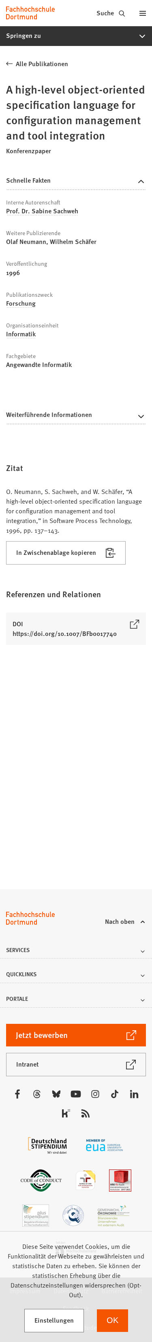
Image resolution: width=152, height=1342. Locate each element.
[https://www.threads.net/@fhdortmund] (37, 1094)
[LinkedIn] (134, 1094)
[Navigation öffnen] (142, 13)
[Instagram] (95, 1094)
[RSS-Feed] (85, 1113)
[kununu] (66, 1113)
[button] (76, 36)
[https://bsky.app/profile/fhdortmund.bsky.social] (56, 1094)
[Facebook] (17, 1094)
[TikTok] (114, 1094)
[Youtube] (76, 1094)
